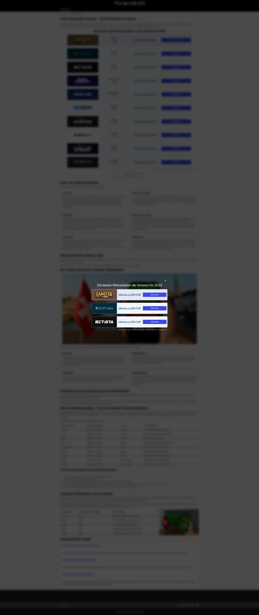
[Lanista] (104, 294)
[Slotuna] (104, 308)
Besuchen (154, 295)
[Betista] (104, 321)
